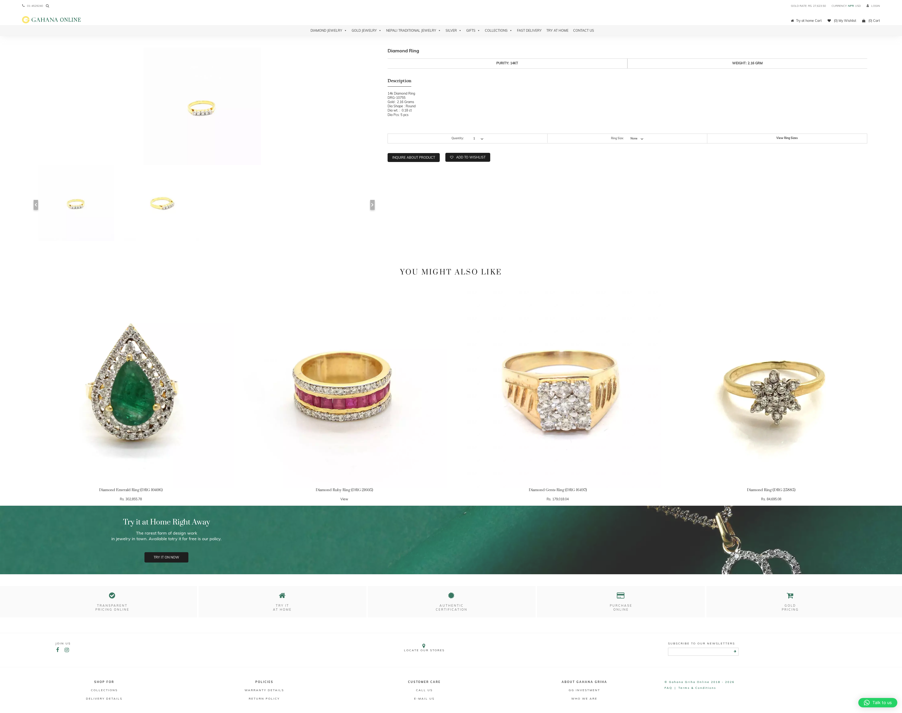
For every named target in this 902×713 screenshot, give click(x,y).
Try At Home (557, 30)
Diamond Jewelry (326, 30)
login (875, 6)
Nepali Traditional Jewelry (411, 30)
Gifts (470, 30)
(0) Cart (873, 21)
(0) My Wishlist (844, 21)
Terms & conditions (697, 688)
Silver (451, 30)
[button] (877, 702)
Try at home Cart (809, 21)
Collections (496, 30)
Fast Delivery (529, 30)
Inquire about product (413, 157)
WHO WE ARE (584, 698)
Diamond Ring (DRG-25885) (771, 490)
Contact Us (583, 30)
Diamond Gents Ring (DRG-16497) (558, 490)
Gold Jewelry (364, 30)
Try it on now (166, 557)
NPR (851, 6)
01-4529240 (35, 6)
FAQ (668, 688)
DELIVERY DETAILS (104, 698)
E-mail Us (424, 698)
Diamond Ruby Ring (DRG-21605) (344, 490)
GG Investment (584, 690)
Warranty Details (264, 690)
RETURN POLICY (264, 698)
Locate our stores (424, 650)
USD (858, 6)
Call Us (424, 690)
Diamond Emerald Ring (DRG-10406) (131, 490)
